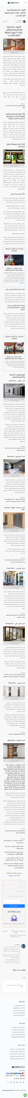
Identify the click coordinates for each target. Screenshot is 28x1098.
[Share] (4, 931)
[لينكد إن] (14, 1082)
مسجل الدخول (13, 985)
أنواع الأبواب (13, 92)
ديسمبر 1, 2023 (18, 22)
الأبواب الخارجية (16, 935)
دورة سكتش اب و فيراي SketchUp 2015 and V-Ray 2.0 (14, 358)
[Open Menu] (25, 3)
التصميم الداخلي (12, 75)
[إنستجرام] (17, 1082)
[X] (11, 1082)
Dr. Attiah (20, 20)
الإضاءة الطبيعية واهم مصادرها (17, 734)
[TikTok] (8, 1082)
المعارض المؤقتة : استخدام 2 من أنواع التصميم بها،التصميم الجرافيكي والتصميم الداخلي (13, 866)
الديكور (19, 820)
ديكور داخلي (15, 932)
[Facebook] (23, 1082)
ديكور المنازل (13, 936)
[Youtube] (20, 1082)
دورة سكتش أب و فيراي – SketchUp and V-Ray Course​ (14, 269)
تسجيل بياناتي (14, 906)
